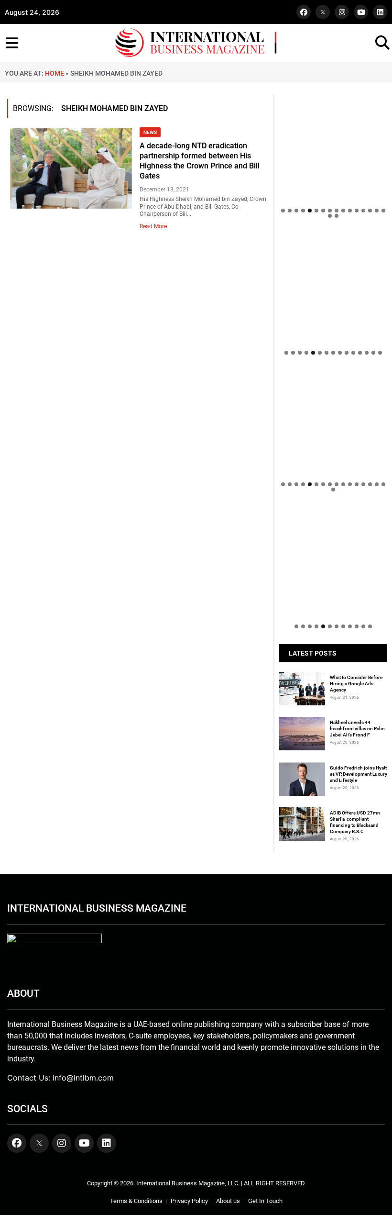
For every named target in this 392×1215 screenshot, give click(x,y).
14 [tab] (370, 210)
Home (54, 73)
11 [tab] (350, 210)
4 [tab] (303, 210)
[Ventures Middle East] (333, 521)
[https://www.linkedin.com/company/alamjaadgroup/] (333, 424)
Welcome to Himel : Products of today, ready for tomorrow (329, 488)
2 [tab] (290, 210)
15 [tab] (377, 210)
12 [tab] (357, 210)
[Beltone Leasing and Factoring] (333, 561)
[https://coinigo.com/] (333, 288)
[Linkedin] (380, 12)
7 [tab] (323, 210)
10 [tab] (343, 210)
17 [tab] (330, 216)
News (150, 132)
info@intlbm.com (83, 1077)
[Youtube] (361, 12)
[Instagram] (342, 12)
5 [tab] (310, 210)
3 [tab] (296, 210)
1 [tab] (283, 210)
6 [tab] (316, 210)
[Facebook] (303, 12)
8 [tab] (330, 210)
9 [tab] (336, 210)
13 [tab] (363, 210)
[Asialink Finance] (333, 512)
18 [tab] (336, 216)
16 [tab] (383, 210)
